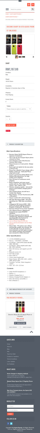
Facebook (8, 423)
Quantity (8, 116)
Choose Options (21, 323)
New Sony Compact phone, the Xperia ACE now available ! (19, 391)
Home (7, 14)
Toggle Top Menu (20, 1)
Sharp (7, 63)
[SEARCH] (32, 9)
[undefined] (14, 54)
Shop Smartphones (15, 14)
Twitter (11, 423)
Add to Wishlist (13, 327)
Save (9, 130)
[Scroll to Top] (32, 332)
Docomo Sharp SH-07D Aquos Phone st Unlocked (20, 315)
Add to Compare (27, 327)
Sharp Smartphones (11, 16)
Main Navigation (7, 9)
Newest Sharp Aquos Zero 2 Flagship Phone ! (20, 382)
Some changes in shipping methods (17, 373)
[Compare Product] (28, 4)
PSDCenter (20, 431)
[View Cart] (32, 4)
